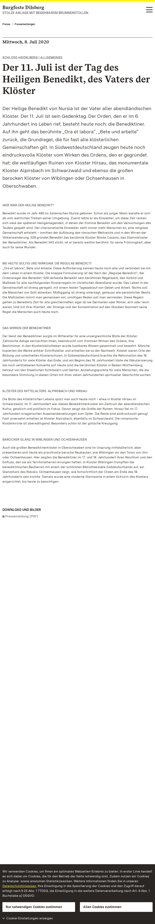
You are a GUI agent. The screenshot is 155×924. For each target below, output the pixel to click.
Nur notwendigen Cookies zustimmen (34, 907)
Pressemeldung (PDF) (21, 516)
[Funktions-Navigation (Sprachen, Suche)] (149, 10)
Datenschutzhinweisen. (19, 886)
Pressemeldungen (25, 24)
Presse (6, 24)
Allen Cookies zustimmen (102, 907)
